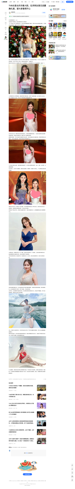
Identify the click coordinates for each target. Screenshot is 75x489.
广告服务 (28, 480)
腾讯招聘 (32, 480)
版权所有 (29, 485)
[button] (63, 9)
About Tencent (14, 480)
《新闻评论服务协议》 (23, 447)
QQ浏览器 (39, 480)
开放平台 (25, 480)
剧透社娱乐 (11, 399)
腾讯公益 (35, 480)
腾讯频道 (42, 480)
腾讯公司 (26, 485)
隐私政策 (22, 480)
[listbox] (27, 413)
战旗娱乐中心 (11, 443)
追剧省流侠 (11, 390)
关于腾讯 (10, 480)
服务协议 (18, 480)
